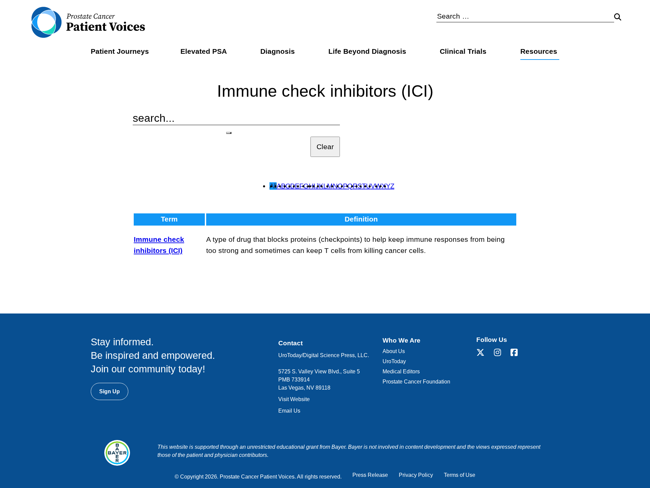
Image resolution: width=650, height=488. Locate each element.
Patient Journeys (120, 51)
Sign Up (109, 391)
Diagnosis (277, 51)
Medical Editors (401, 371)
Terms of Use (459, 475)
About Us (394, 351)
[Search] (229, 133)
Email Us (289, 411)
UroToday (394, 361)
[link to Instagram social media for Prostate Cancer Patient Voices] (502, 353)
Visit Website (294, 399)
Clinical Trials (463, 51)
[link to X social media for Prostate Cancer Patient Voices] (485, 353)
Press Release (370, 475)
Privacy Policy (416, 475)
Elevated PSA (203, 51)
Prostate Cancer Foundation (416, 382)
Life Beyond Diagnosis (367, 51)
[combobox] (525, 16)
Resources (538, 51)
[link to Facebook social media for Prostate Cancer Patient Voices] (519, 353)
